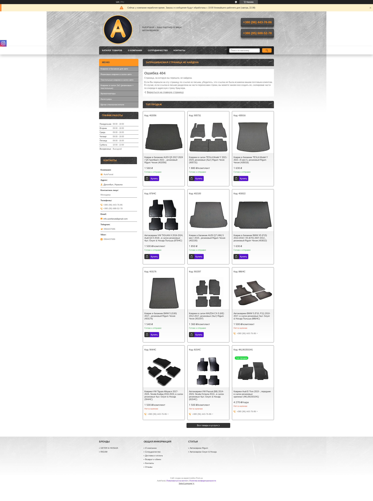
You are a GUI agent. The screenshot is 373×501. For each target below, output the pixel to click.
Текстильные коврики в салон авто (117, 80)
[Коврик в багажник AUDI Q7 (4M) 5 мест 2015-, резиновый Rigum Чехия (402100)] (208, 215)
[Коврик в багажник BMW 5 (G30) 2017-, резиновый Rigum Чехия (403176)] (163, 293)
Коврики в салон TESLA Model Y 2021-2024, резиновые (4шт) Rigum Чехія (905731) (208, 160)
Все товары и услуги (207, 425)
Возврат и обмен (153, 459)
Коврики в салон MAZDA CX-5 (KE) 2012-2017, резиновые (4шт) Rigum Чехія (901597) (206, 316)
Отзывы (148, 467)
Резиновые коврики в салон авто (116, 74)
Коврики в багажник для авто (114, 69)
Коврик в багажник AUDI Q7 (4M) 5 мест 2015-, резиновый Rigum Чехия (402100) (207, 238)
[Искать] (267, 50)
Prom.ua (199, 478)
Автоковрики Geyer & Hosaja (203, 452)
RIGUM (104, 452)
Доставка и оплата (154, 455)
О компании (135, 50)
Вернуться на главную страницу (165, 92)
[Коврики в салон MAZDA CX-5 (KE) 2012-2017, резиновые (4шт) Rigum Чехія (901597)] (208, 293)
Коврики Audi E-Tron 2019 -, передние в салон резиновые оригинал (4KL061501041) (252, 394)
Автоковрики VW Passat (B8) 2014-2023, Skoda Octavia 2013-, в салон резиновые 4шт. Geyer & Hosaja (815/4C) (206, 395)
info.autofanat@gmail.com (115, 219)
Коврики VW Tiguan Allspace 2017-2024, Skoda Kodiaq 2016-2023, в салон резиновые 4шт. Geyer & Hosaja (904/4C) (163, 395)
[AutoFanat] (118, 29)
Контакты (179, 50)
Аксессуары (106, 99)
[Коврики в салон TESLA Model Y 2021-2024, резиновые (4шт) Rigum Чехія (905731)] (208, 137)
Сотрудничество (158, 50)
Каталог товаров (112, 50)
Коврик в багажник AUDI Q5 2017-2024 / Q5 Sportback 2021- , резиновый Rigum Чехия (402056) (163, 160)
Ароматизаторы (108, 93)
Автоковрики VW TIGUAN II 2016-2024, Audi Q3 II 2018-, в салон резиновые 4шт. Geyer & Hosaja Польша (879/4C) (163, 238)
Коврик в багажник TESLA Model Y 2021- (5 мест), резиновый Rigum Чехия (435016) (251, 160)
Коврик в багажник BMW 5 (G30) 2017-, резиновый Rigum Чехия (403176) (160, 316)
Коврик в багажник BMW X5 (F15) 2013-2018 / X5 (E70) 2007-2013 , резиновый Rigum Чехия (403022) (250, 238)
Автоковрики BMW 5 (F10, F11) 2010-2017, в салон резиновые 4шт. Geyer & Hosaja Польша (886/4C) (252, 316)
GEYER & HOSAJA (109, 448)
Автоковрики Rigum (199, 448)
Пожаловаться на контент (177, 481)
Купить (154, 178)
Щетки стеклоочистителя (112, 104)
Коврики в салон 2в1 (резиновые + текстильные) (117, 86)
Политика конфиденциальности (202, 481)
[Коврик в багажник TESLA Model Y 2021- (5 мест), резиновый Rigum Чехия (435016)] (253, 137)
